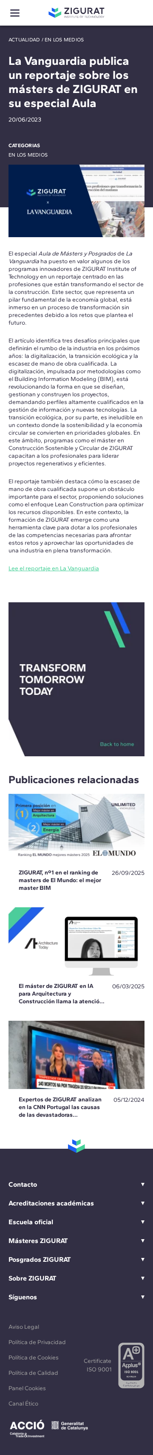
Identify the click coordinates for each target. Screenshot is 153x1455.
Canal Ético (23, 1403)
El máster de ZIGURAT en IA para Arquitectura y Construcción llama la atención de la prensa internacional (61, 997)
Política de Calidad (33, 1373)
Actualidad (24, 40)
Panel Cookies (27, 1388)
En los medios (64, 40)
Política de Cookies (33, 1357)
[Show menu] (14, 13)
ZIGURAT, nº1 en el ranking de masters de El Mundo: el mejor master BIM (60, 880)
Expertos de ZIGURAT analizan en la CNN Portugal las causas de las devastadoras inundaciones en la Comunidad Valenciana (60, 1115)
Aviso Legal (23, 1326)
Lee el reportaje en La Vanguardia (53, 568)
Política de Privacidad (37, 1342)
